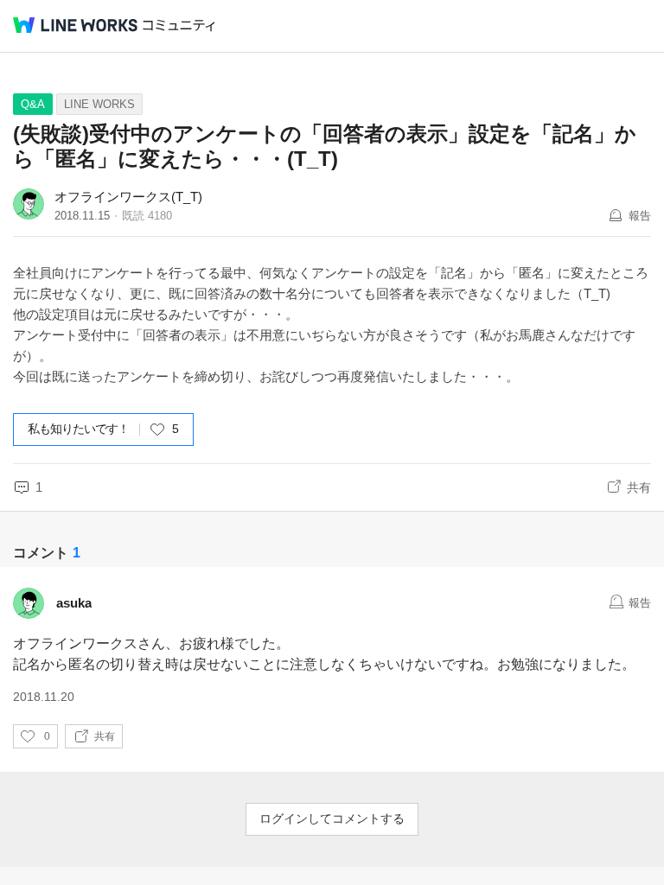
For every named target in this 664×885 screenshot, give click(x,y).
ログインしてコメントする (332, 818)
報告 (640, 215)
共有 (639, 487)
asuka (74, 602)
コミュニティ (179, 25)
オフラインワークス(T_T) (128, 196)
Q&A (33, 104)
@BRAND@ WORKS (75, 25)
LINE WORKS (99, 104)
